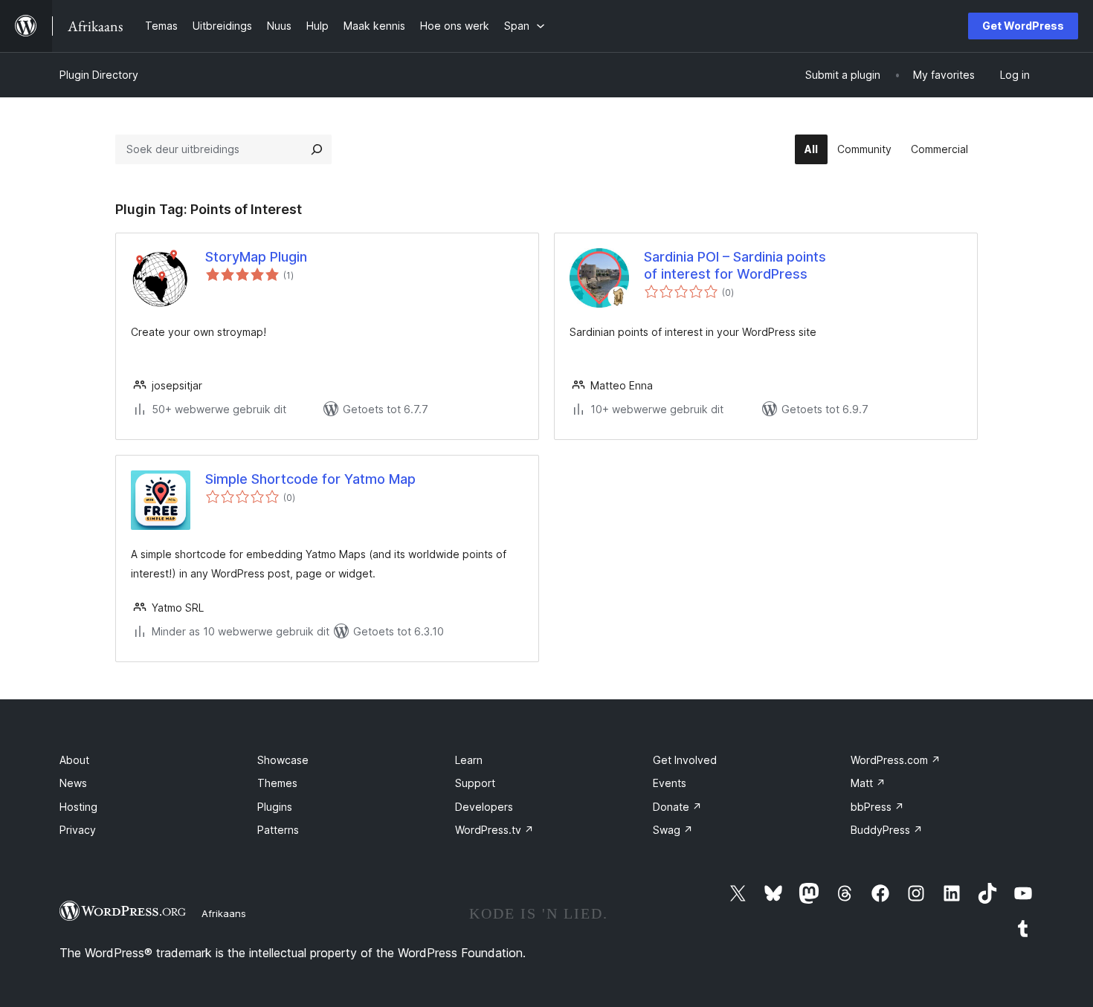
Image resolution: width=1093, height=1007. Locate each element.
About (74, 760)
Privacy (77, 829)
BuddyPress (887, 829)
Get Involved (685, 760)
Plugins (274, 806)
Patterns (278, 829)
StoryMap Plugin (256, 257)
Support (475, 783)
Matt (868, 783)
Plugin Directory (98, 74)
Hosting (78, 806)
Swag (673, 829)
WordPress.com (896, 760)
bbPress (877, 806)
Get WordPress (1023, 25)
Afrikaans (223, 913)
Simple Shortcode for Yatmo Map (310, 479)
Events (669, 783)
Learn (469, 760)
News (73, 783)
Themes (277, 783)
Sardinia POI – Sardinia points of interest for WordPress (735, 265)
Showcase (283, 760)
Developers (484, 806)
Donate (677, 806)
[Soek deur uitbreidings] (317, 149)
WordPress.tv (494, 829)
